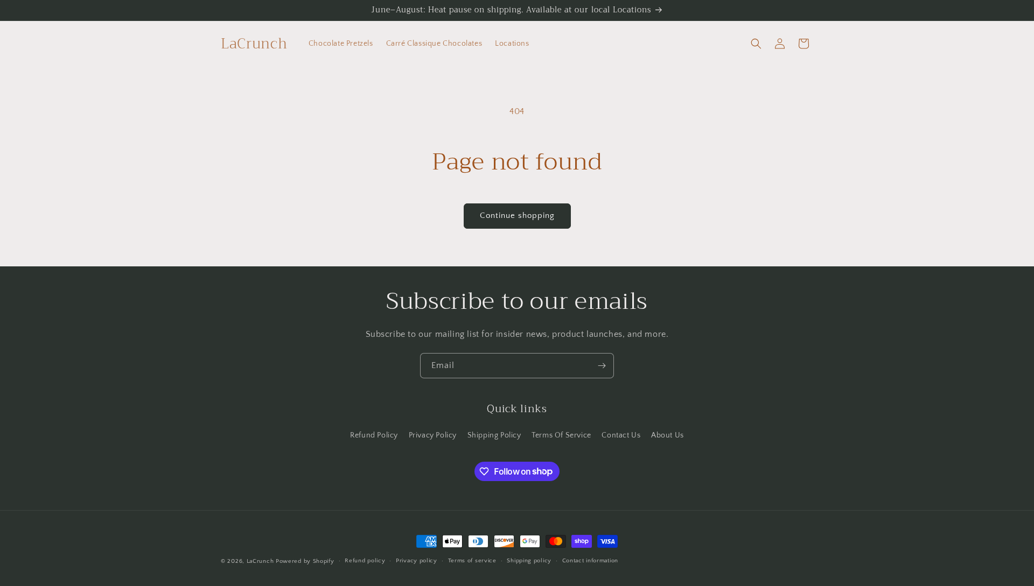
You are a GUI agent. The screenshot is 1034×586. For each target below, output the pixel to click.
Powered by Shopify (305, 561)
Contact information (590, 560)
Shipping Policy (494, 435)
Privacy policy (416, 560)
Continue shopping (517, 215)
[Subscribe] (601, 365)
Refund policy (365, 560)
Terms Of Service (561, 435)
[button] (756, 43)
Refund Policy (374, 435)
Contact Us (621, 435)
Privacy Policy (433, 435)
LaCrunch (260, 561)
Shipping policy (529, 560)
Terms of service (472, 560)
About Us (667, 435)
